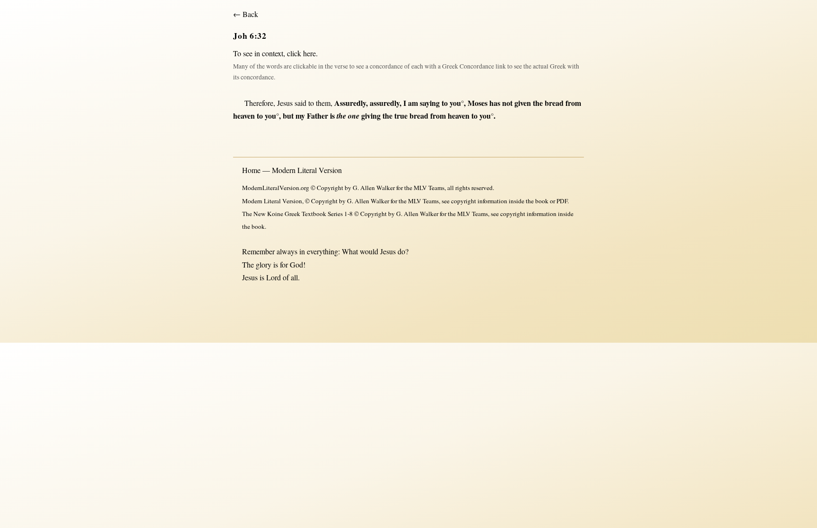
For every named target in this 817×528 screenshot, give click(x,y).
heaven (244, 115)
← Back (245, 14)
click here (301, 53)
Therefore (258, 103)
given (522, 102)
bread (554, 102)
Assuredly (350, 102)
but (288, 115)
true (401, 115)
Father (317, 115)
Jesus (285, 103)
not (507, 102)
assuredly (385, 102)
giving (371, 115)
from (573, 102)
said (300, 103)
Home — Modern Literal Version (292, 170)
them (323, 103)
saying (430, 102)
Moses (477, 102)
